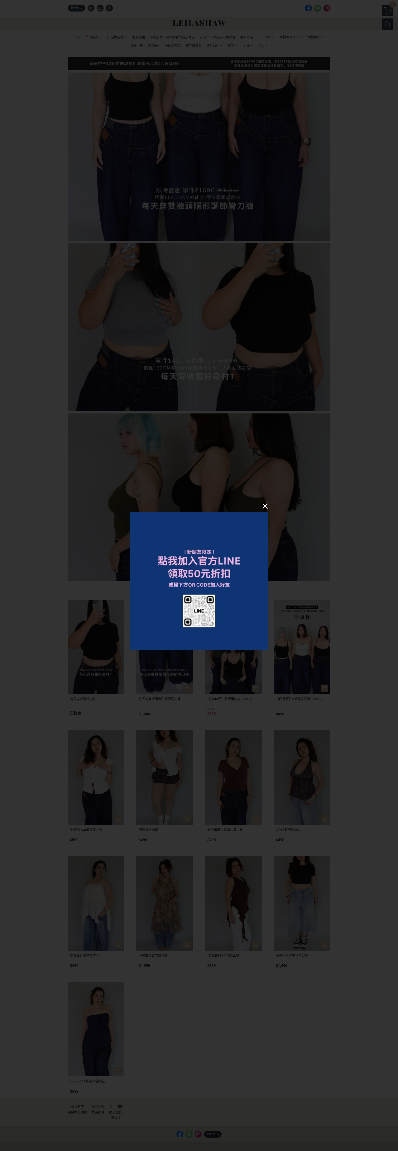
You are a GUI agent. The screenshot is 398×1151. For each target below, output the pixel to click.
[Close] (265, 505)
